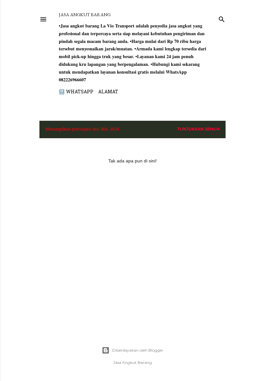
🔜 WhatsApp (76, 92)
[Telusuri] (222, 18)
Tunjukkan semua (198, 129)
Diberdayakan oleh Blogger (137, 350)
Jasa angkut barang (85, 14)
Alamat (108, 92)
